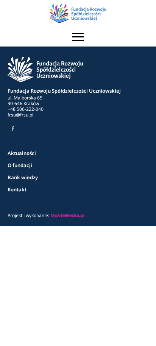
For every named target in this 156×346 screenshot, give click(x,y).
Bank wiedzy (23, 177)
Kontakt (17, 189)
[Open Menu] (78, 37)
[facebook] (13, 128)
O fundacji (20, 165)
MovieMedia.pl (67, 215)
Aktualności (22, 153)
